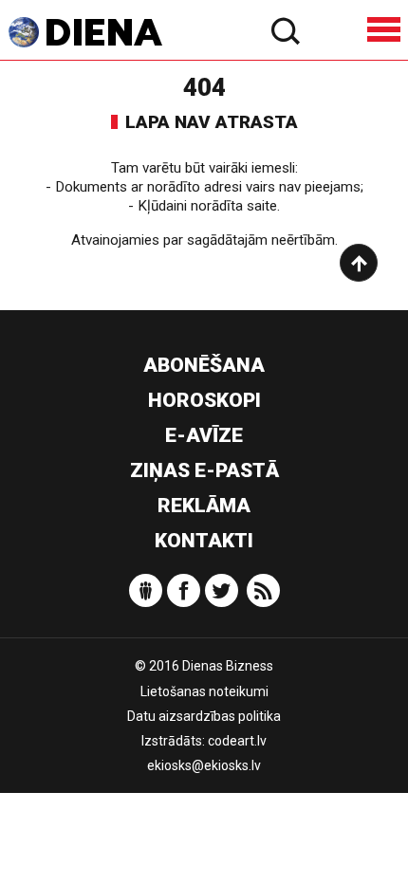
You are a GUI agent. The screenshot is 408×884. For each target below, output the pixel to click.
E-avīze (204, 435)
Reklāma (204, 505)
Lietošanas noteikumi (204, 691)
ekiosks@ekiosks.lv (204, 765)
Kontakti (204, 540)
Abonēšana (204, 365)
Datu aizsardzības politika (204, 716)
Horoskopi (204, 400)
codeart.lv (237, 740)
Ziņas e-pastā (204, 470)
